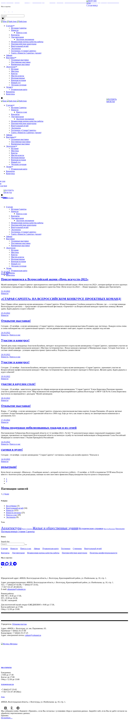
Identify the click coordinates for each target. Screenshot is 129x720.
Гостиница (65, 548)
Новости (4, 274)
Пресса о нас (14, 335)
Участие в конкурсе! (15, 340)
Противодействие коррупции (74, 553)
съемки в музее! (12, 449)
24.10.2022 (5, 333)
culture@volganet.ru (33, 635)
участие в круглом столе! (18, 384)
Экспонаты (11, 517)
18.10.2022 (5, 398)
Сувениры (77, 548)
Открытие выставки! (16, 320)
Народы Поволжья (109, 529)
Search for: (5, 542)
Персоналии (120, 529)
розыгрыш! (9, 466)
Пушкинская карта (50, 548)
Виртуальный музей (14, 508)
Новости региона (13, 513)
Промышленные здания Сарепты (18, 531)
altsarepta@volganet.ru (16, 589)
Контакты (5, 553)
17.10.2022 (5, 420)
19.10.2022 (5, 376)
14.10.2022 (5, 442)
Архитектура (11, 528)
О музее (4, 548)
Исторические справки (91, 528)
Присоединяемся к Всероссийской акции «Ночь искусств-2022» (44, 279)
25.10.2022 (5, 313)
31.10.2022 (5, 272)
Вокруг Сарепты (27, 529)
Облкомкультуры (19, 624)
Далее (6, 494)
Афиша (37, 548)
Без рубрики (11, 506)
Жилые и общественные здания (55, 528)
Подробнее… (6, 718)
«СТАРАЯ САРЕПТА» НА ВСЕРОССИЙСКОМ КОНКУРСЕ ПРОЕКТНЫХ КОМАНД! (61, 298)
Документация (18, 553)
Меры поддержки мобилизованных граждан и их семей (39, 427)
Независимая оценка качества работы (43, 553)
